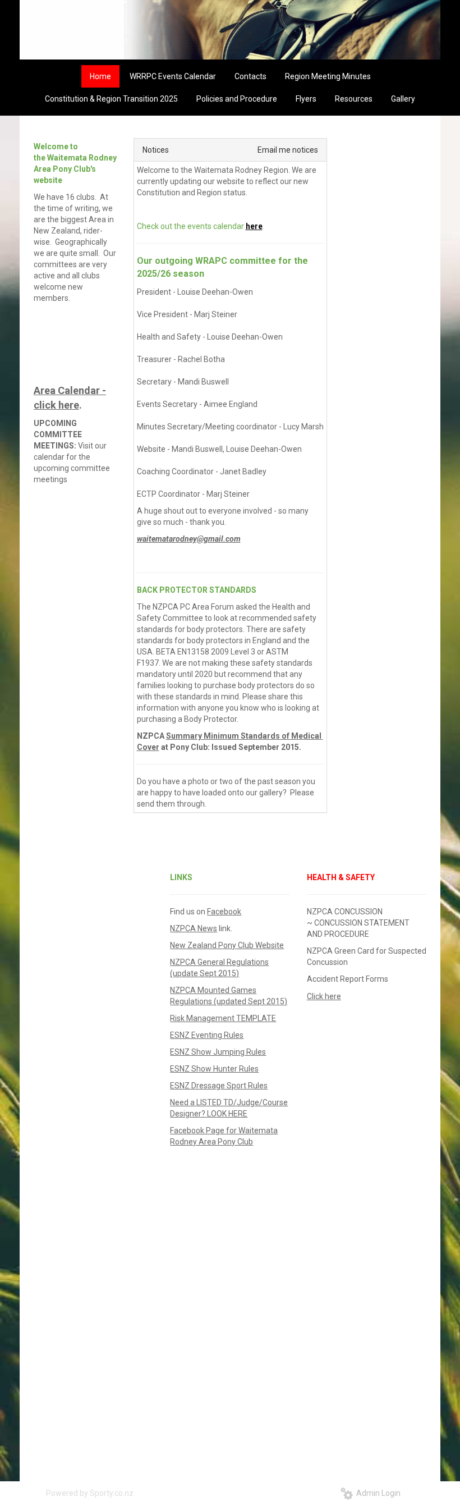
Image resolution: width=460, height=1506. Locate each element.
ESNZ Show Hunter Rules (214, 1068)
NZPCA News (193, 928)
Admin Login (377, 1493)
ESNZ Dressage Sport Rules (219, 1085)
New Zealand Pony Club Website (227, 945)
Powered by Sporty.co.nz (90, 1493)
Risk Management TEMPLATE (223, 1018)
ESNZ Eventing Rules (206, 1035)
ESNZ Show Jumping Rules (218, 1051)
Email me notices (287, 149)
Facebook (224, 911)
